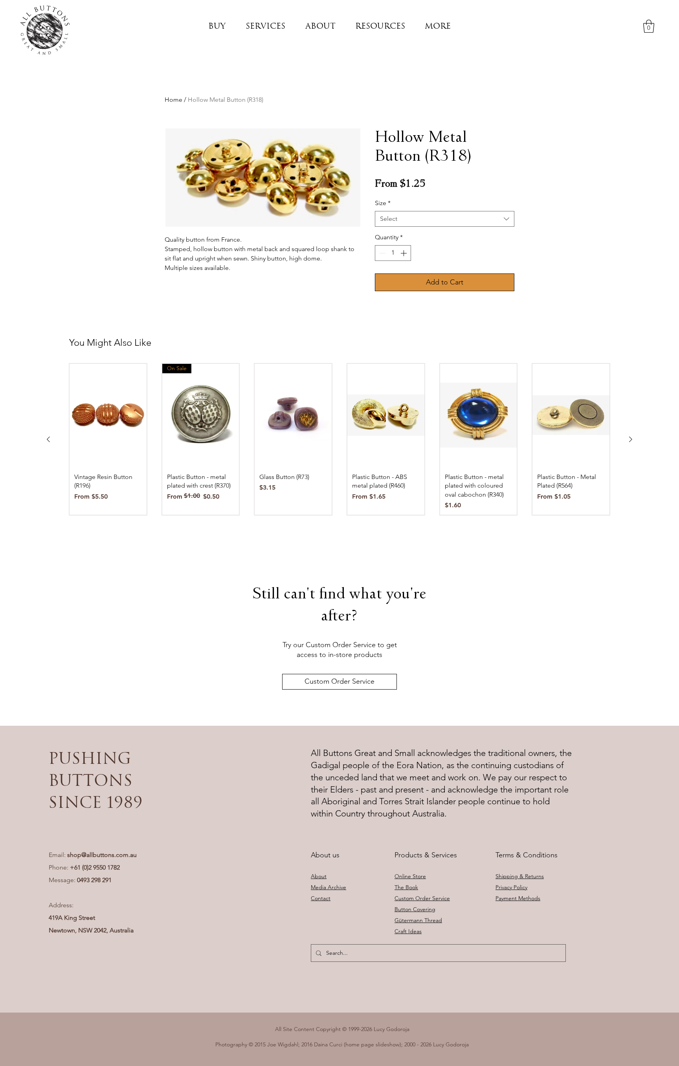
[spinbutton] (393, 253)
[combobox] (444, 219)
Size (383, 203)
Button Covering (415, 909)
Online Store (410, 876)
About (319, 876)
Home (173, 99)
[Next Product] (630, 439)
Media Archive (328, 887)
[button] (217, 26)
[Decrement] (381, 253)
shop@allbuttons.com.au (102, 855)
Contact (320, 898)
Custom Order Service (422, 898)
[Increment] (404, 253)
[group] (339, 439)
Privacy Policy (511, 887)
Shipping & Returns (519, 876)
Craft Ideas (408, 931)
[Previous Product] (48, 439)
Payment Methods (517, 898)
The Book (406, 887)
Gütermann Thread (418, 920)
